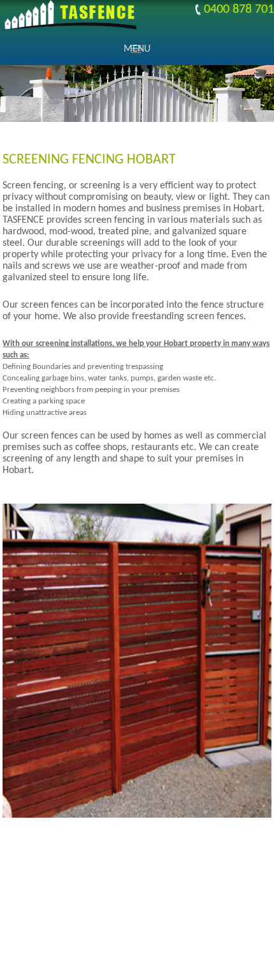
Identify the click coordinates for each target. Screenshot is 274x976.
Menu (137, 49)
